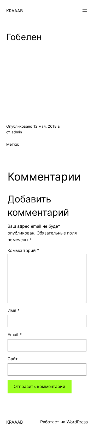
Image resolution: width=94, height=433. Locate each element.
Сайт (13, 358)
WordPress (77, 421)
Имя (14, 310)
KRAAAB (14, 10)
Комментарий (23, 250)
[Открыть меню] (84, 11)
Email (15, 334)
